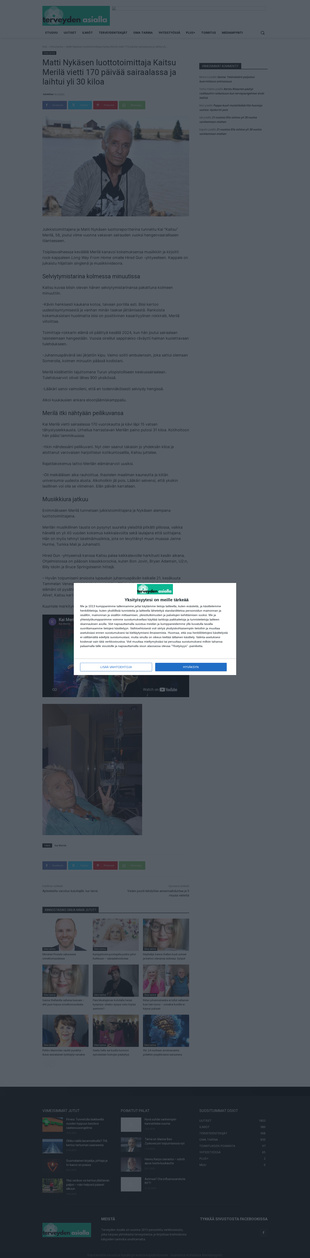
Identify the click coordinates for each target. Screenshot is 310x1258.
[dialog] (155, 629)
